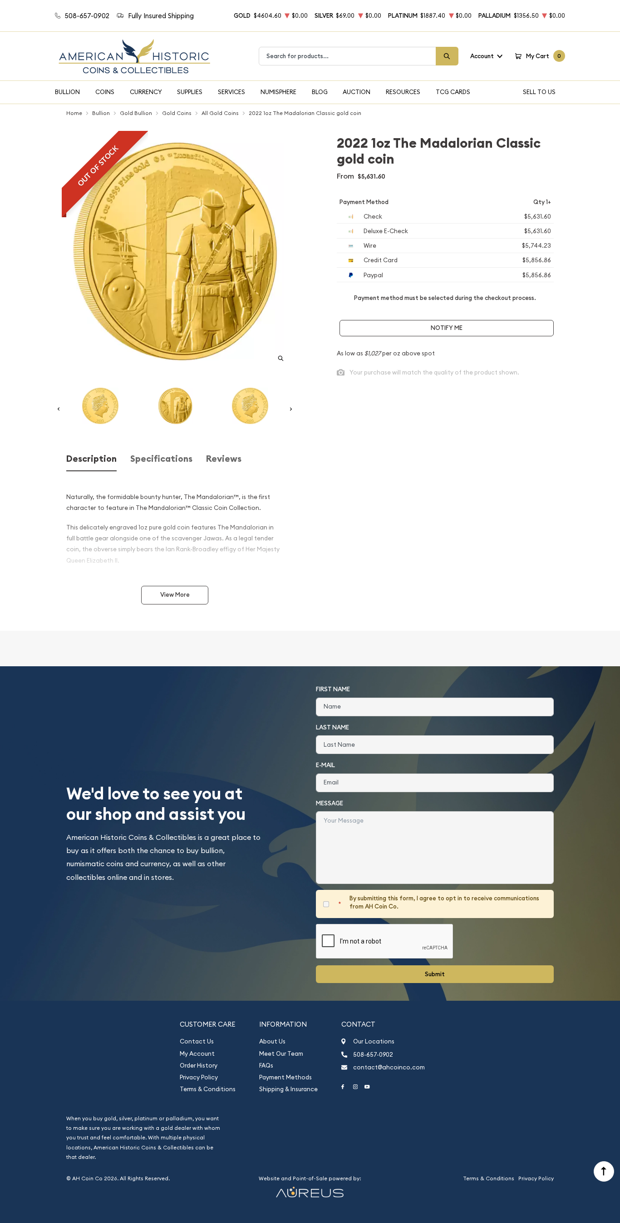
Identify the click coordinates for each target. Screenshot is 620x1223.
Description (91, 459)
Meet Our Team (281, 1054)
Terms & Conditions (208, 1089)
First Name (333, 689)
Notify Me (447, 328)
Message (329, 803)
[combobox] (347, 56)
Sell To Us (539, 91)
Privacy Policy (199, 1077)
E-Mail (325, 765)
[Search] (447, 56)
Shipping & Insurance (288, 1089)
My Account (197, 1054)
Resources (403, 91)
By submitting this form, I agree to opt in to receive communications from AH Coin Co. (444, 902)
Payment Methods (285, 1077)
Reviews (223, 459)
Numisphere (278, 91)
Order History (198, 1065)
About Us (272, 1041)
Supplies (189, 91)
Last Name (332, 727)
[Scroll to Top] (604, 1171)
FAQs (266, 1065)
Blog (320, 91)
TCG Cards (453, 91)
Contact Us (197, 1041)
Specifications (161, 459)
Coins (104, 91)
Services (231, 91)
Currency (146, 91)
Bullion (67, 91)
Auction (356, 91)
